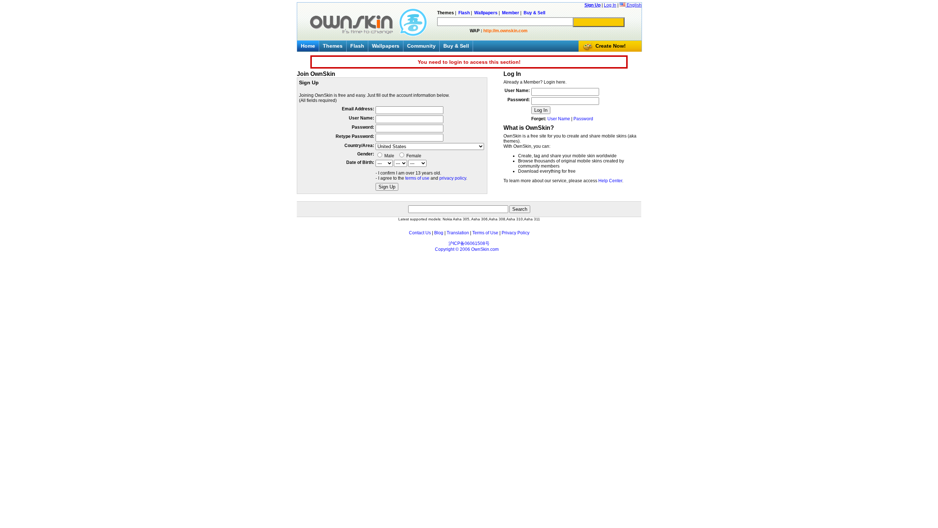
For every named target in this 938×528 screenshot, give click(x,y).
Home (308, 46)
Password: (363, 127)
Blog (438, 232)
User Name (558, 118)
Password (583, 118)
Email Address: (358, 108)
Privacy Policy (515, 232)
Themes (333, 46)
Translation (458, 232)
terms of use (417, 178)
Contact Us (420, 232)
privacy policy (452, 178)
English (633, 5)
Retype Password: (355, 136)
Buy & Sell (456, 46)
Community (421, 46)
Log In (610, 5)
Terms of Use (485, 232)
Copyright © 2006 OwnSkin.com (467, 249)
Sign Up (592, 5)
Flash (357, 46)
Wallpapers (385, 46)
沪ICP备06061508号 (469, 243)
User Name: (361, 118)
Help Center (610, 180)
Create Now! (610, 46)
